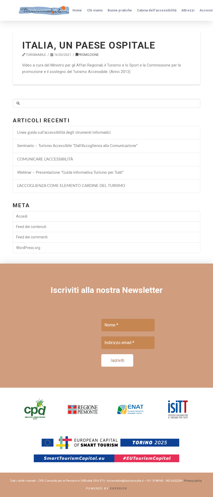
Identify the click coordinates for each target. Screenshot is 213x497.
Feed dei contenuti (31, 227)
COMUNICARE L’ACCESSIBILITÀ (45, 159)
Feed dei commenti (32, 237)
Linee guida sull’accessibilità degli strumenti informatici (64, 133)
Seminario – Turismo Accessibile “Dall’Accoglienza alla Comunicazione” (77, 146)
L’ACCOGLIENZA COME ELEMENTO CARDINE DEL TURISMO (71, 186)
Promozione (88, 55)
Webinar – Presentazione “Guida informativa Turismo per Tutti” (70, 172)
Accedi (21, 216)
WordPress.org (28, 248)
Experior (118, 488)
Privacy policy (193, 480)
